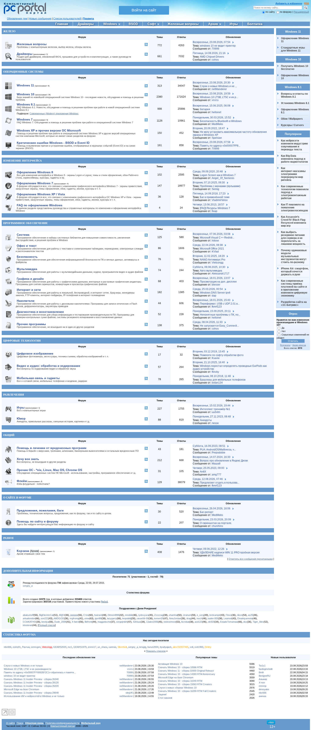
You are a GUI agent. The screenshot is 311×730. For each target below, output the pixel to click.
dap (214, 295)
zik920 (211, 622)
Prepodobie (218, 452)
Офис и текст (27, 245)
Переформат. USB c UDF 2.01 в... (219, 303)
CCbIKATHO (29, 622)
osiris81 (17, 647)
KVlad (215, 251)
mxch (199, 618)
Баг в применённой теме (215, 197)
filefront (88, 622)
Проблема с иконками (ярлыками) (220, 186)
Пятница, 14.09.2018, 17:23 (209, 193)
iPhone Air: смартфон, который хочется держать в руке (295, 271)
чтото (215, 100)
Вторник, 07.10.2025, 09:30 (209, 182)
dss (245, 622)
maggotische (104, 622)
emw (86, 618)
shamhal (173, 615)
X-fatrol (75, 622)
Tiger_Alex (258, 622)
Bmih (261, 672)
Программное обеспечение (25, 223)
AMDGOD (59, 618)
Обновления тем (17, 18)
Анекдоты (206, 420)
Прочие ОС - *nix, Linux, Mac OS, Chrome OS (49, 470)
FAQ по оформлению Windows (39, 205)
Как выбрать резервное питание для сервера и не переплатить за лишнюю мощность (293, 238)
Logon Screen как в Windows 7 (218, 175)
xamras (112, 647)
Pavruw (26, 647)
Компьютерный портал (63, 726)
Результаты (285, 345)
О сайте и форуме (17, 497)
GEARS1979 (80, 647)
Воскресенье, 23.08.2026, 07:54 (211, 42)
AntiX (203, 471)
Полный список (47, 625)
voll (191, 647)
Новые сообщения (40, 18)
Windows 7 (25, 119)
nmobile (129, 615)
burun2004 (152, 647)
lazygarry (112, 618)
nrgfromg (74, 618)
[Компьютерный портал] (24, 13)
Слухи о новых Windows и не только (23, 665)
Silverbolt (122, 647)
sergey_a (28, 586)
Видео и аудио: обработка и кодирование (48, 365)
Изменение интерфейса (22, 160)
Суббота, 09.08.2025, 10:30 (209, 267)
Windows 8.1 (26, 104)
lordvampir (214, 615)
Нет (284, 331)
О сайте (10, 723)
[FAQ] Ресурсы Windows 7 (215, 208)
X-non (262, 682)
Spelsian (217, 137)
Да (283, 328)
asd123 (198, 622)
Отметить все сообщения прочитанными (250, 559)
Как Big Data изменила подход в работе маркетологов (294, 158)
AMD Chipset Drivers (212, 56)
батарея (205, 109)
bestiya (45, 622)
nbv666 (7, 647)
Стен (86, 615)
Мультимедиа (27, 269)
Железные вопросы (32, 44)
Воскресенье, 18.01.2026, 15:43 (211, 300)
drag (188, 618)
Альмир (263, 679)
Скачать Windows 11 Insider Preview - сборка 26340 (31, 679)
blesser (216, 284)
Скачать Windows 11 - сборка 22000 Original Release (186, 670)
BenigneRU (264, 676)
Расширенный (301, 12)
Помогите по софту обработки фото (222, 355)
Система (23, 234)
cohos (215, 59)
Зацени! (162, 694)
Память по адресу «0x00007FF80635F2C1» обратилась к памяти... (40, 672)
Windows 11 (25, 85)
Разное (8, 538)
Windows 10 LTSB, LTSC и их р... (219, 97)
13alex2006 (152, 622)
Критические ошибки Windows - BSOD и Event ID (53, 142)
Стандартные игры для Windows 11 (293, 49)
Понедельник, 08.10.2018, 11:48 (212, 376)
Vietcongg (217, 262)
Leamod (228, 618)
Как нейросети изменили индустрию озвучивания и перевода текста (294, 145)
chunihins (217, 526)
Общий (8, 435)
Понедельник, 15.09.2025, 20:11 (212, 311)
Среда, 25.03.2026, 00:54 (208, 289)
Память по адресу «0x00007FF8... (220, 145)
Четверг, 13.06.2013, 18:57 (208, 204)
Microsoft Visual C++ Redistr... (217, 237)
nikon (239, 615)
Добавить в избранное (288, 3)
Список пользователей (67, 18)
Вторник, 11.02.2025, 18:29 (209, 256)
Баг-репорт (206, 512)
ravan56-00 (143, 618)
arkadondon (29, 618)
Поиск (20, 723)
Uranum (187, 615)
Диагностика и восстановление (40, 311)
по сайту (270, 12)
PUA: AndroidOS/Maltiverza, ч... (218, 449)
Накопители (25, 300)
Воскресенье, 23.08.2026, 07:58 (211, 142)
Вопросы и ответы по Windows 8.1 (294, 95)
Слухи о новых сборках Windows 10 (177, 687)
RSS (306, 3)
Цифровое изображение (35, 353)
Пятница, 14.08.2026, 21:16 (209, 53)
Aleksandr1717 (220, 273)
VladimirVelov (220, 200)
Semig (215, 189)
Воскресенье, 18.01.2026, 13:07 (211, 278)
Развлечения (13, 394)
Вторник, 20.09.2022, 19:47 (209, 128)
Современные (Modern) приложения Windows (54, 113)
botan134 (217, 382)
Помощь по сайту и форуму (37, 521)
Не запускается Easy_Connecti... (219, 325)
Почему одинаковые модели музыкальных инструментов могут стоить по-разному (294, 256)
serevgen (36, 647)
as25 (250, 615)
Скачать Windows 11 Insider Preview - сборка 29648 (31, 692)
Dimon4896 (113, 615)
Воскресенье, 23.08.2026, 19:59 (211, 93)
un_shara (102, 647)
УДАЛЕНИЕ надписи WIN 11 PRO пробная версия (230, 552)
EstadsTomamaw (229, 622)
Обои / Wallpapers (292, 118)
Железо (9, 31)
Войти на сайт (144, 10)
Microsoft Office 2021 (212, 248)
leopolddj (126, 618)
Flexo (228, 615)
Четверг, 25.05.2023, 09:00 (208, 468)
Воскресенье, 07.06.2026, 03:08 (211, 234)
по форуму (286, 12)
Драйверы (24, 53)
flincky (215, 371)
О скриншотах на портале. (216, 523)
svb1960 (198, 647)
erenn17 (92, 647)
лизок (215, 423)
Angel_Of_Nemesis (223, 178)
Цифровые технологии (22, 340)
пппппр (262, 686)
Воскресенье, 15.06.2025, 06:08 (211, 105)
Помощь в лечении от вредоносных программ (51, 448)
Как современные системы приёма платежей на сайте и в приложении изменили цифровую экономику (294, 288)
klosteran (27, 625)
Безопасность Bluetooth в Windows (221, 121)
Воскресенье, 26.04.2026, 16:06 (211, 508)
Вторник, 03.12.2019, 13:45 (209, 351)
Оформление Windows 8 (35, 172)
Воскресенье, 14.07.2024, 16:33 (211, 457)
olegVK (129, 692)
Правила (88, 18)
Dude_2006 (60, 622)
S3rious (137, 622)
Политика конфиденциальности (62, 723)
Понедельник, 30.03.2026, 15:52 (212, 117)
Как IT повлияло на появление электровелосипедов (294, 207)
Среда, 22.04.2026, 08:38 (208, 245)
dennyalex (264, 689)
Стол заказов (165, 698)
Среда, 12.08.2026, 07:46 (208, 479)
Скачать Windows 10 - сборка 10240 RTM (180, 681)
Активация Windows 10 (170, 664)
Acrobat (185, 622)
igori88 (98, 618)
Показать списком (156, 651)
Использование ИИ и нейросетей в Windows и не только (34, 696)
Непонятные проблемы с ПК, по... (220, 314)
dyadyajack (166, 647)
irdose (215, 240)
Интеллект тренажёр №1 (215, 409)
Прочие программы (31, 324)
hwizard (98, 615)
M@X (62, 615)
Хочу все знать (28, 459)
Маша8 (216, 463)
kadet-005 (213, 618)
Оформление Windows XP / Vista (41, 194)
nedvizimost (170, 622)
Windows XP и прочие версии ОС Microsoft (49, 130)
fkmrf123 (217, 306)
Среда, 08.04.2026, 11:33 (208, 322)
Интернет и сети (29, 289)
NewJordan (175, 618)
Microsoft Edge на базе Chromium (21, 689)
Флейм (22, 481)
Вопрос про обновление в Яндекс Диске (224, 460)
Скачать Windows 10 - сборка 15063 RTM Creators (185, 684)
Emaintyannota (245, 618)
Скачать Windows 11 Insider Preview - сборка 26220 (31, 686)
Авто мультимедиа (211, 270)
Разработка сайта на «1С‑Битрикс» (294, 303)
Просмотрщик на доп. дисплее (218, 281)
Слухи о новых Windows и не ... (218, 86)
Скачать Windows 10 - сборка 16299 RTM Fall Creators (187, 691)
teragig (142, 647)
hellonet (216, 112)
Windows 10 (25, 94)
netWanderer (219, 89)
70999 (215, 48)
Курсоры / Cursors (292, 125)
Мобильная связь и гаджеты (38, 378)
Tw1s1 (104, 601)
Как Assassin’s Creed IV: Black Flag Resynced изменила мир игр (294, 221)
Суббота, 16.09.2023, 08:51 (209, 446)
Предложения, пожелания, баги (40, 510)
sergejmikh (121, 622)
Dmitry (208, 647)
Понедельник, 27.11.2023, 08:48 (212, 416)
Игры (21, 407)
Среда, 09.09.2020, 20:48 (208, 171)
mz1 (70, 647)
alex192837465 (181, 647)
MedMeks (217, 124)
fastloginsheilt (265, 669)
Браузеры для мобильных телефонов (222, 379)
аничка (262, 696)
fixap (214, 211)
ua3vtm (216, 412)
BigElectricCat (46, 615)
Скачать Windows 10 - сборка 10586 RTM (180, 667)
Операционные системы (23, 71)
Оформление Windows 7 (35, 183)
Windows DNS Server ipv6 (215, 292)
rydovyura (143, 615)
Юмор (21, 418)
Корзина (23, 551)
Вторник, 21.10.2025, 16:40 (209, 362)
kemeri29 (159, 618)
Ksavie (216, 358)
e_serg (200, 615)
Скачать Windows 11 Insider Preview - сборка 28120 (31, 682)
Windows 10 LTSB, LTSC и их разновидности (27, 669)
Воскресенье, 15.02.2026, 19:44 (211, 405)
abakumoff (28, 615)
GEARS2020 (59, 647)
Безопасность (27, 256)
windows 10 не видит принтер (218, 45)
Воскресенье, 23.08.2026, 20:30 (211, 82)
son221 (44, 618)
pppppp (74, 615)
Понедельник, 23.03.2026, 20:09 (212, 519)
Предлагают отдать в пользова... (219, 482)
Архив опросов (299, 345)
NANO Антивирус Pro (212, 259)
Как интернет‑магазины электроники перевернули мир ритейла (293, 174)
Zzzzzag (158, 615)
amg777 (216, 474)
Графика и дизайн (30, 278)
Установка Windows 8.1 (295, 103)
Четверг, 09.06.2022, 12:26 (208, 548)
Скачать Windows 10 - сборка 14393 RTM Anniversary (186, 674)
